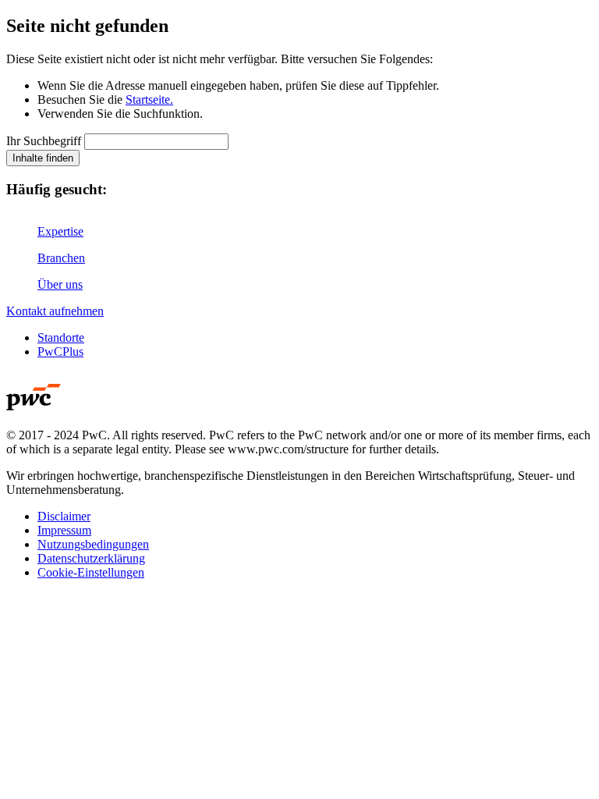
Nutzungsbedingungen (93, 544)
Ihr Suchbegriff (43, 140)
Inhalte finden (42, 158)
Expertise (60, 231)
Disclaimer (63, 516)
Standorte (60, 337)
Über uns (60, 284)
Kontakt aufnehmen (55, 311)
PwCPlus (60, 351)
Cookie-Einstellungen (90, 572)
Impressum (64, 530)
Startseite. (149, 99)
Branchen (61, 258)
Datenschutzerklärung (91, 558)
